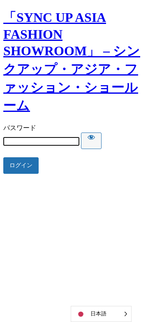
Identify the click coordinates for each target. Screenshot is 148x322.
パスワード (19, 127)
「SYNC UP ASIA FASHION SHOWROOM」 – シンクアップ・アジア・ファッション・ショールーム (71, 61)
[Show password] (91, 141)
